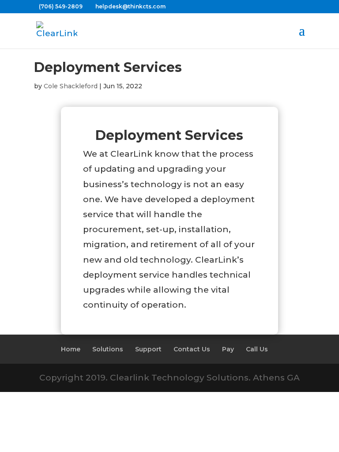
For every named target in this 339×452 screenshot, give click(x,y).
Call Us (257, 349)
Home (70, 349)
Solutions (107, 349)
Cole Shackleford (71, 86)
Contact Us (191, 349)
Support (148, 349)
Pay (228, 349)
